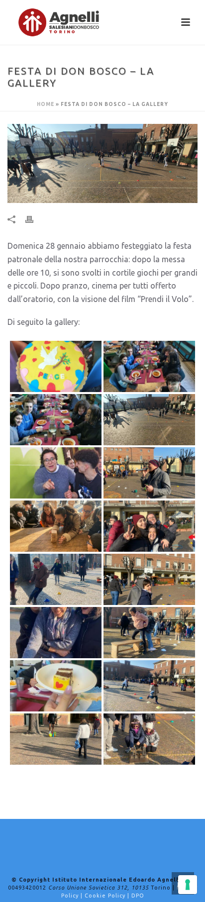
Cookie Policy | (108, 896)
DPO (137, 896)
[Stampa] (34, 218)
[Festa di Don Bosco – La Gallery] (102, 163)
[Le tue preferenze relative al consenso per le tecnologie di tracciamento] (187, 884)
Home (45, 104)
